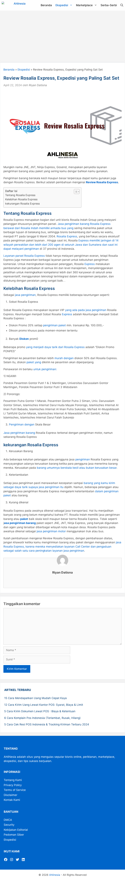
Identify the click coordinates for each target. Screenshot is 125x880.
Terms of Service (15, 790)
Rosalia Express (67, 236)
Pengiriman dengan (21, 424)
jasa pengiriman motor (51, 531)
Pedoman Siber (14, 834)
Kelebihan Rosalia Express (21, 199)
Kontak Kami (12, 799)
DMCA (8, 819)
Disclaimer (10, 794)
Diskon (24, 338)
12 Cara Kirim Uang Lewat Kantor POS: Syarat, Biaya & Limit (43, 704)
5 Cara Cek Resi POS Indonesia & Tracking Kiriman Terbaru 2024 (46, 724)
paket (24, 519)
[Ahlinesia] (14, 5)
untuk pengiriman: (45, 369)
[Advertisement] (62, 36)
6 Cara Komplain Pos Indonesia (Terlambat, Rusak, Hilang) (42, 718)
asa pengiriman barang (20, 523)
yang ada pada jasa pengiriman (85, 310)
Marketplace (84, 5)
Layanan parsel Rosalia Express (24, 255)
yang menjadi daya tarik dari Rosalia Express (55, 347)
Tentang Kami (13, 780)
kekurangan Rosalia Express (22, 203)
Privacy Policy (13, 785)
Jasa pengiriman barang (19, 432)
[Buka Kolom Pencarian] (122, 5)
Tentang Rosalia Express (20, 195)
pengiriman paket (54, 325)
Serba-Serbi (109, 5)
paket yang (34, 362)
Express (89, 264)
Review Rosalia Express (102, 182)
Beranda (46, 5)
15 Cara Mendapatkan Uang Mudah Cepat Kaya (35, 698)
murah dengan (64, 358)
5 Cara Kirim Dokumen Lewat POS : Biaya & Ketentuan (39, 711)
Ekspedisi (62, 5)
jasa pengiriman (25, 295)
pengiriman (82, 459)
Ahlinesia (54, 874)
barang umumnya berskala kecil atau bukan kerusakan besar (77, 467)
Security (9, 824)
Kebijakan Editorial (16, 829)
